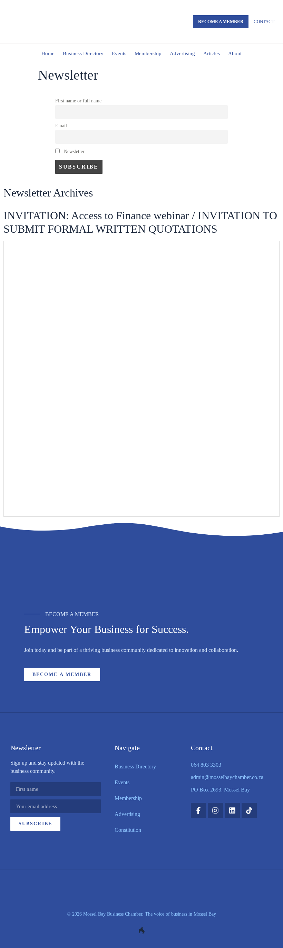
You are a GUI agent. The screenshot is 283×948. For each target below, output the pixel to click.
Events (119, 53)
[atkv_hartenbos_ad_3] (141, 576)
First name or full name (78, 100)
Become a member (220, 21)
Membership (148, 53)
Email (61, 125)
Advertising (182, 53)
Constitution (128, 830)
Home (48, 53)
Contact (264, 21)
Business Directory (83, 53)
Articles (211, 53)
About (235, 53)
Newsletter (73, 151)
